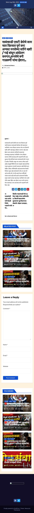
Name (5, 344)
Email (5, 355)
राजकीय (11, 38)
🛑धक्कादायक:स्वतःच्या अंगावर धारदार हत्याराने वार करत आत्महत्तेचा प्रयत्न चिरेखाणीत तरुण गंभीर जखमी (16, 281)
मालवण (12, 276)
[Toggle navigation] (17, 27)
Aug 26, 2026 (10, 409)
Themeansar (17, 510)
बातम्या (7, 38)
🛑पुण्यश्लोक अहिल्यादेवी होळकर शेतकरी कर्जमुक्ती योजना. (15, 461)
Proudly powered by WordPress (12, 508)
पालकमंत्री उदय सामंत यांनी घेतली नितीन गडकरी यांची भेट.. (8, 202)
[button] (31, 27)
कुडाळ (4, 38)
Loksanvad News (9, 65)
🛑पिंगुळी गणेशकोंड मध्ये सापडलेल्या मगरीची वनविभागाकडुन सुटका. (16, 260)
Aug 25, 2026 (10, 427)
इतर (5, 256)
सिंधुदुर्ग (12, 457)
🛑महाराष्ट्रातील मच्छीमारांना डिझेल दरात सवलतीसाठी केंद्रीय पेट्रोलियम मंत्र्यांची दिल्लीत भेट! (16, 241)
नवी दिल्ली (6, 236)
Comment (6, 308)
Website (5, 366)
